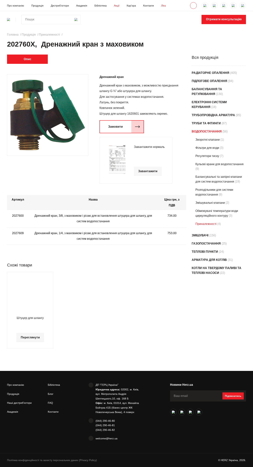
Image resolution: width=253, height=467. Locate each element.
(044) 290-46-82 (105, 429)
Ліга (163, 5)
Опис (27, 59)
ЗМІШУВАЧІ (200, 235)
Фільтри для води (207, 147)
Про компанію (15, 5)
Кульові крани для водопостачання (219, 164)
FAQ (50, 402)
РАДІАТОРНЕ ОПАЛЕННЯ (210, 72)
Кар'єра (131, 5)
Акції (116, 5)
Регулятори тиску (207, 156)
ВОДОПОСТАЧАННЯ (207, 131)
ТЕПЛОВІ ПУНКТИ (205, 251)
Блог (50, 393)
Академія (81, 5)
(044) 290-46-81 (105, 425)
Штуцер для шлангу (30, 317)
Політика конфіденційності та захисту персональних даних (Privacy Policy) (52, 460)
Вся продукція (205, 57)
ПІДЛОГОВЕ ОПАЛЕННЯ (209, 81)
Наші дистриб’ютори (19, 402)
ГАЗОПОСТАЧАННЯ (206, 243)
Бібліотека (100, 5)
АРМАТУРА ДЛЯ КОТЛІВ (209, 259)
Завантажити (147, 171)
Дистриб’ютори (60, 5)
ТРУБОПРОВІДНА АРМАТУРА (213, 115)
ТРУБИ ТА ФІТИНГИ (206, 123)
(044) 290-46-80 (105, 420)
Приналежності (206, 223)
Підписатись (233, 395)
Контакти (148, 5)
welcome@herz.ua (106, 438)
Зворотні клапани (207, 139)
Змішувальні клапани (210, 202)
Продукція (37, 5)
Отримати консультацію (224, 19)
